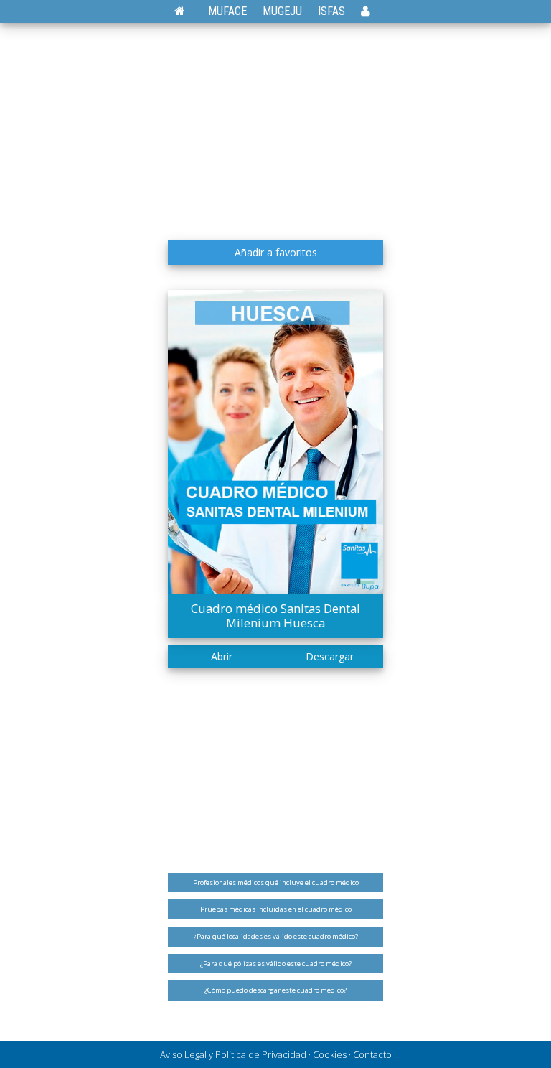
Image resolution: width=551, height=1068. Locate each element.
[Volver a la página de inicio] (186, 11)
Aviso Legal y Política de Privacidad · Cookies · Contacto (276, 1054)
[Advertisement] (275, 125)
